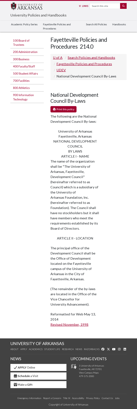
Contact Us (107, 398)
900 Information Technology (23, 97)
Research (68, 349)
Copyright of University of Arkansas (68, 404)
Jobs (117, 398)
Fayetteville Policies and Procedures (57, 26)
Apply (23, 349)
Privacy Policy (93, 398)
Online (26, 367)
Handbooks (119, 24)
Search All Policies (96, 24)
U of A (57, 57)
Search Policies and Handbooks (91, 57)
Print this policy (65, 109)
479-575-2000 (86, 376)
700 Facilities (21, 80)
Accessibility (78, 398)
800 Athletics (21, 88)
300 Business (21, 59)
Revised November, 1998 (69, 324)
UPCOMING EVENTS (89, 358)
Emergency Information (29, 398)
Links (85, 6)
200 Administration (25, 52)
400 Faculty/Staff (24, 66)
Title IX (66, 398)
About (14, 349)
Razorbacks (91, 349)
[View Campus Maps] (73, 369)
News (79, 349)
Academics (35, 349)
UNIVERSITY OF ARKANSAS (37, 343)
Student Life (52, 349)
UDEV (61, 70)
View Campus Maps (89, 372)
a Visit (28, 376)
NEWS (15, 358)
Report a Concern (52, 398)
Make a (25, 384)
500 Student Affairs (25, 73)
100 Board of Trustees (21, 42)
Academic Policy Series (24, 24)
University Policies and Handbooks (38, 15)
